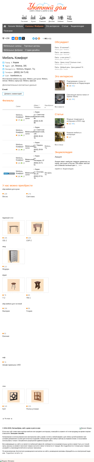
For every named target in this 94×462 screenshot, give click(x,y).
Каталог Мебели (15, 26)
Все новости (59, 107)
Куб (4, 409)
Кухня (33, 21)
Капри (66, 69)
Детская (52, 21)
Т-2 (3, 298)
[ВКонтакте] (13, 38)
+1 (3, 38)
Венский (66, 54)
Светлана (30, 196)
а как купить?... (66, 57)
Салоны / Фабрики (34, 26)
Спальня (42, 21)
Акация (58, 157)
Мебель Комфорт (20, 116)
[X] (23, 38)
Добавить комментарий (13, 94)
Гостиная (24, 21)
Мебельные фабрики (13, 50)
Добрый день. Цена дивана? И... (72, 67)
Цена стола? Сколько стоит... (71, 62)
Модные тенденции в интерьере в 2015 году (76, 120)
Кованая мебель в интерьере (74, 133)
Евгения (5, 336)
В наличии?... (65, 47)
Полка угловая (32, 409)
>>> (80, 165)
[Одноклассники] (16, 38)
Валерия (6, 311)
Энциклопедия (77, 26)
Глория (29, 311)
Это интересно (52, 26)
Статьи (65, 26)
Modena (66, 49)
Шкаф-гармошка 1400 (11, 365)
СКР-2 (29, 240)
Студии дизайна (32, 50)
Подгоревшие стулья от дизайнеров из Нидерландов (78, 82)
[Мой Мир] (19, 38)
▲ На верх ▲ (7, 418)
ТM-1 (28, 298)
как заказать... (65, 52)
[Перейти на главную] (47, 7)
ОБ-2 (4, 240)
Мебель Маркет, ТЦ (26, 69)
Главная (4, 26)
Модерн (5, 269)
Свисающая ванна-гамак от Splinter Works (78, 96)
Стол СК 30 (67, 64)
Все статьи (59, 145)
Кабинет (61, 21)
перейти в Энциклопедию (64, 169)
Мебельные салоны (13, 46)
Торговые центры (32, 46)
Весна (5, 196)
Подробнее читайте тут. (14, 453)
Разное (69, 21)
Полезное (8, 31)
